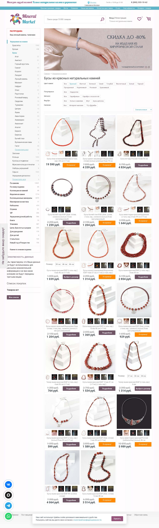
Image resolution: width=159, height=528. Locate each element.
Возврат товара (144, 8)
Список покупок (16, 283)
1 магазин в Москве (91, 5)
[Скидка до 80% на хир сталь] (98, 49)
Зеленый (92, 84)
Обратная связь (141, 515)
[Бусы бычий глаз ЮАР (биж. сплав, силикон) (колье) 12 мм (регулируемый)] (62, 188)
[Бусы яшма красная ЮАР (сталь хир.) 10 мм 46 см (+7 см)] (98, 300)
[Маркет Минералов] (23, 18)
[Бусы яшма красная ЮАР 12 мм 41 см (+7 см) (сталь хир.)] (98, 356)
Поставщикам (27, 515)
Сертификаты (129, 8)
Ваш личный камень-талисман (22, 35)
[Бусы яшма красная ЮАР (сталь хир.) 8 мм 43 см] (134, 244)
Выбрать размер (71, 277)
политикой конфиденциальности (87, 520)
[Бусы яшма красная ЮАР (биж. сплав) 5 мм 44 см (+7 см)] (98, 411)
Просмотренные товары (50, 8)
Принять (117, 519)
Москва (93, 2)
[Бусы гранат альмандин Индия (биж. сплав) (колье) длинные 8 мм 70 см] (98, 132)
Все (65, 84)
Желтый (82, 84)
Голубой (110, 84)
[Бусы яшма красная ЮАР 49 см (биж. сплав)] (62, 467)
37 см (130, 376)
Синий (101, 84)
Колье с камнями (76, 101)
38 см (58, 264)
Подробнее (143, 165)
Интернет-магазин (76, 105)
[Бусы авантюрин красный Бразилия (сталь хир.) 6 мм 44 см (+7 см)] (134, 188)
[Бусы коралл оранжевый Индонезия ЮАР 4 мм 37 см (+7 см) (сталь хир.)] (98, 244)
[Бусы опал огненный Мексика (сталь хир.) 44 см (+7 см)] (62, 132)
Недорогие (74, 92)
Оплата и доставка (105, 8)
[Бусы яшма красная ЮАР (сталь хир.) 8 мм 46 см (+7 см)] (62, 244)
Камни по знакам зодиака (20, 250)
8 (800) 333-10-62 (139, 2)
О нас (118, 8)
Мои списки (14, 297)
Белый (131, 84)
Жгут (88, 101)
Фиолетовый (121, 84)
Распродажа (16, 31)
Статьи (128, 515)
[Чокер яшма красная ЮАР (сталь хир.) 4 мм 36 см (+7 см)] (62, 356)
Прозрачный (69, 87)
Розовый (93, 87)
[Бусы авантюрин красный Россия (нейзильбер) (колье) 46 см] (134, 411)
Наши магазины (87, 8)
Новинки (74, 8)
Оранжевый (104, 87)
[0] (139, 19)
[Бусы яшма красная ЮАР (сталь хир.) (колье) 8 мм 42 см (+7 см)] (62, 411)
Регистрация (120, 18)
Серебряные (74, 96)
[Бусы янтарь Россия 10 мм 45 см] (134, 132)
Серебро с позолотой (91, 96)
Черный (140, 84)
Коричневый (81, 87)
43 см (136, 376)
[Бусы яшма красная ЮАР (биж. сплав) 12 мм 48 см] (98, 467)
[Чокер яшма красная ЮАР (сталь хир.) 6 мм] (134, 356)
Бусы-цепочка (98, 101)
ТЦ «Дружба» (91, 105)
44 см (143, 376)
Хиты (66, 8)
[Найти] (102, 19)
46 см (64, 264)
